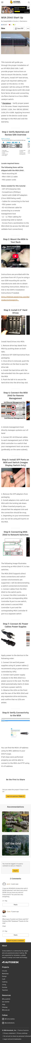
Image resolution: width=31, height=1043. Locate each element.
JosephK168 (7, 21)
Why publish (6, 999)
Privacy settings (22, 1033)
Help (3, 1004)
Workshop (5, 974)
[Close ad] (28, 7)
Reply (15, 905)
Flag (6, 901)
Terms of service (23, 1030)
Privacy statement (9, 1033)
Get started (5, 1002)
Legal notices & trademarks (12, 1039)
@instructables (10, 1019)
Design (4, 976)
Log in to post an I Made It (15, 796)
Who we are (6, 1010)
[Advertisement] (15, 9)
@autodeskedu (10, 1023)
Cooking (4, 982)
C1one (9, 911)
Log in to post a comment (15, 941)
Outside (4, 987)
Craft (3, 979)
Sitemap (4, 1007)
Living (4, 985)
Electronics (23, 21)
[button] (2, 2)
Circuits (15, 21)
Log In (15, 871)
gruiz (8, 884)
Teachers (5, 990)
